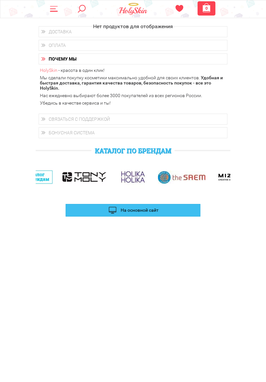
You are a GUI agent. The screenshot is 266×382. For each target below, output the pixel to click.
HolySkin (48, 70)
